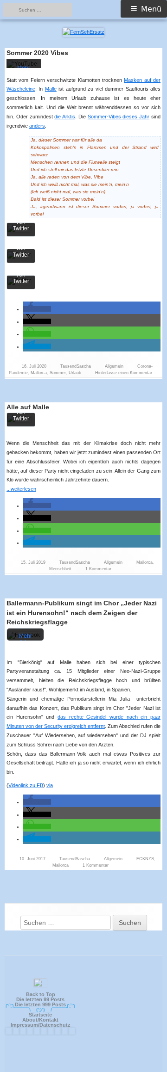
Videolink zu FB (25, 785)
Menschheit (60, 569)
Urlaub (75, 372)
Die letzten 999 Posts (40, 1004)
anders (37, 126)
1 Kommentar (98, 569)
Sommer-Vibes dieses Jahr (119, 116)
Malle (51, 89)
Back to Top (40, 994)
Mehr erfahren (25, 639)
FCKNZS (145, 858)
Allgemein (114, 366)
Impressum (24, 1025)
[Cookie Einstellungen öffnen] (150, 1061)
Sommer (58, 372)
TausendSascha (75, 366)
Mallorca (39, 372)
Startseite (40, 1014)
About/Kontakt (40, 1020)
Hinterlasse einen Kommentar (123, 372)
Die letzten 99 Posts (40, 999)
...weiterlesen (24, 489)
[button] (37, 309)
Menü (151, 9)
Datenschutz (55, 1025)
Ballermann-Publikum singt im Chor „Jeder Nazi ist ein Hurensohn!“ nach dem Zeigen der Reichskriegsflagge (81, 612)
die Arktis (64, 116)
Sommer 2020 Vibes (37, 52)
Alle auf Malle (27, 407)
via (49, 785)
